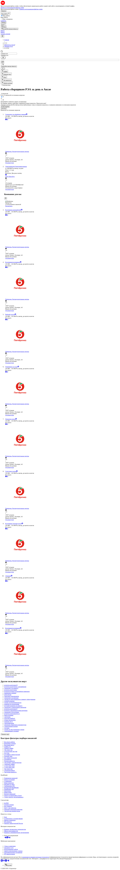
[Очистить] (3, 57)
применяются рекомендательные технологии (35, 857)
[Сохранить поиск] (2, 62)
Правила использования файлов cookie (31, 9)
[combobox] (9, 54)
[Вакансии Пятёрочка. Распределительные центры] (61, 136)
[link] (4, 27)
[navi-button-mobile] (2, 36)
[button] (3, 30)
